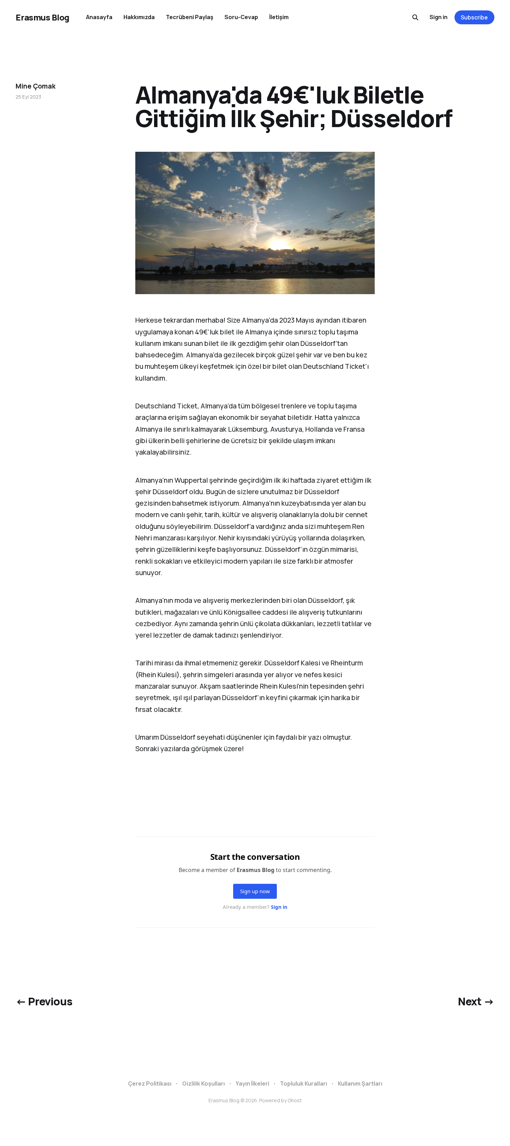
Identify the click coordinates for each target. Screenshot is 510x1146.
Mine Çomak (35, 86)
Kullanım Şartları (360, 1083)
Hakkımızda (139, 17)
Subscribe (474, 17)
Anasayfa (99, 17)
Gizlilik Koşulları (203, 1083)
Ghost (295, 1100)
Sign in (439, 17)
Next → (476, 1001)
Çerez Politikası (149, 1083)
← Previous (44, 1001)
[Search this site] (415, 17)
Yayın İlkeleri (252, 1083)
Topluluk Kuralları (303, 1083)
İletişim (279, 17)
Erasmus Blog (42, 17)
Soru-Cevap (241, 17)
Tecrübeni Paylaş (189, 17)
